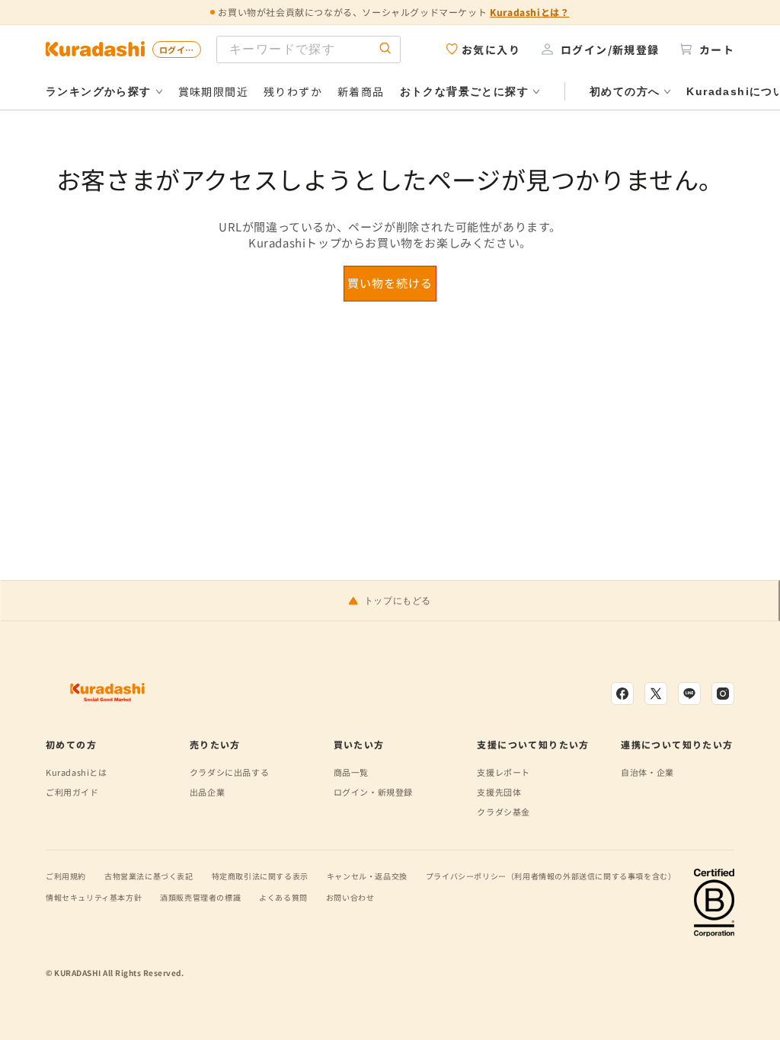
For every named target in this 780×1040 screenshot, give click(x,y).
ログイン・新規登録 (373, 792)
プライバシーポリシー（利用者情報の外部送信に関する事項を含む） (551, 876)
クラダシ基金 (503, 812)
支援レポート (503, 772)
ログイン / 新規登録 (180, 49)
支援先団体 (499, 792)
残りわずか (293, 91)
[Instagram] (722, 693)
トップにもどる (397, 600)
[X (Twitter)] (655, 693)
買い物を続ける (390, 283)
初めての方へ (625, 91)
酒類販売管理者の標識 (200, 897)
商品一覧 (351, 772)
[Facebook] (622, 693)
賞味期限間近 (213, 91)
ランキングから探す (99, 91)
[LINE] (689, 693)
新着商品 (361, 91)
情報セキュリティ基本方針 (94, 897)
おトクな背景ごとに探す (464, 91)
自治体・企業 (647, 772)
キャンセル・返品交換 (367, 876)
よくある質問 (283, 897)
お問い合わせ (350, 897)
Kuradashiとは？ (529, 11)
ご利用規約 (66, 876)
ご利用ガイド (72, 792)
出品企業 (207, 792)
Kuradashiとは (76, 772)
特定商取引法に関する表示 (260, 876)
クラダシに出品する (229, 772)
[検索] (385, 49)
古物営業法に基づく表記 (148, 876)
